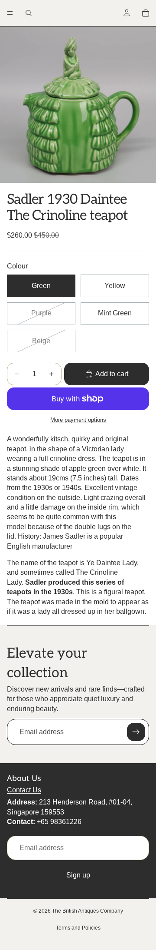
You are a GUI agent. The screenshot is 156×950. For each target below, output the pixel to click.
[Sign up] (136, 732)
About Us (24, 778)
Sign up (78, 875)
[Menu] (10, 13)
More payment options (78, 420)
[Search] (28, 13)
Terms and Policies (78, 928)
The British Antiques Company (87, 911)
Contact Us (24, 790)
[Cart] (145, 13)
